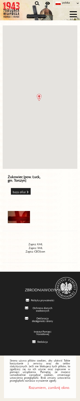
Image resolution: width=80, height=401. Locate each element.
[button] (39, 97)
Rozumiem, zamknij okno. (49, 386)
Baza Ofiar (19, 191)
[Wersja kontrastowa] (47, 3)
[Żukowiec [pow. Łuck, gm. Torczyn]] (19, 221)
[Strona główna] (24, 13)
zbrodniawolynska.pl (40, 289)
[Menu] (73, 13)
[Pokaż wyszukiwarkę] (37, 3)
